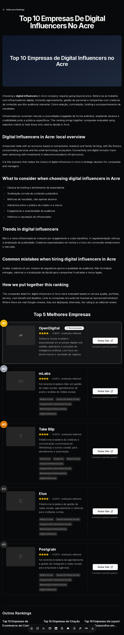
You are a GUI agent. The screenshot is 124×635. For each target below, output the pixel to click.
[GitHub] (50, 628)
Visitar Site (103, 340)
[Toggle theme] (74, 628)
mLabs (45, 373)
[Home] (32, 628)
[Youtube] (68, 628)
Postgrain (47, 549)
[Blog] (38, 628)
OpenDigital (49, 328)
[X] (62, 628)
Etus (43, 493)
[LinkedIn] (56, 628)
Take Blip (47, 429)
